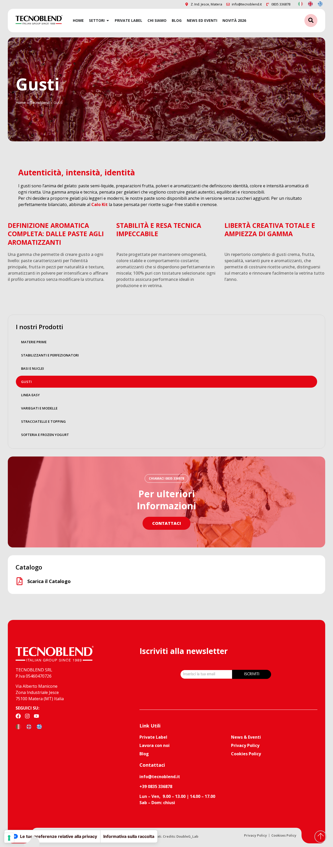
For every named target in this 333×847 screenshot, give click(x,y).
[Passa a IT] (300, 3)
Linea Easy (30, 395)
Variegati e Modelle (39, 408)
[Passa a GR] (320, 3)
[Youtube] (36, 716)
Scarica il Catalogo (49, 581)
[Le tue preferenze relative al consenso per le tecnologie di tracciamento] (9, 838)
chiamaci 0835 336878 (166, 478)
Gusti (26, 381)
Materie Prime (34, 342)
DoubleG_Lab (187, 836)
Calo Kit (99, 204)
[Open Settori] (108, 20)
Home (21, 102)
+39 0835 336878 (155, 786)
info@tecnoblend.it (159, 776)
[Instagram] (27, 716)
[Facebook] (18, 716)
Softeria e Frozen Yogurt (45, 434)
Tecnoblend (39, 102)
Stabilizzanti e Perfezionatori (50, 355)
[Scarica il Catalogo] (19, 581)
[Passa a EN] (310, 3)
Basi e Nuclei (32, 368)
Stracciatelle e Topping (43, 421)
